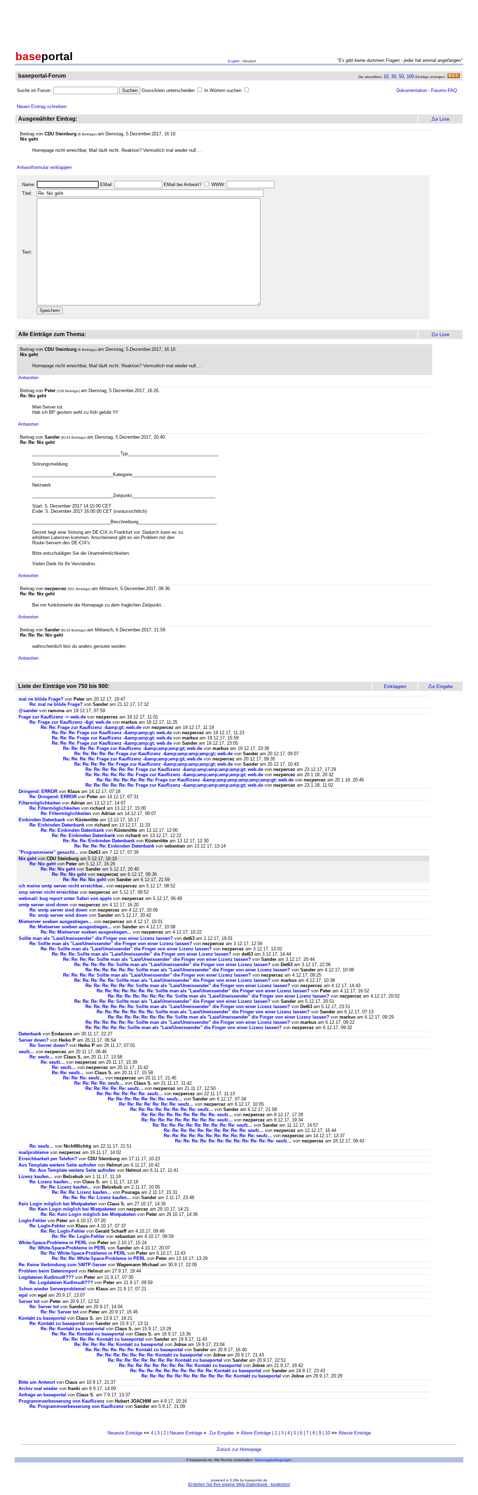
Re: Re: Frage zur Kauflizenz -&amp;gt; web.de (91, 727)
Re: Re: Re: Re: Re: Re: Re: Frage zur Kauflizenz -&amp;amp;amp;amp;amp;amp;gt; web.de (195, 779)
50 (401, 76)
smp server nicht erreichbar (48, 892)
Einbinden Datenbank (42, 819)
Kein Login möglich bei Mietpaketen (58, 1203)
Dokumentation (411, 90)
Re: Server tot (44, 1306)
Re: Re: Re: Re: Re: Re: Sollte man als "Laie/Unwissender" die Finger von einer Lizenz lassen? (187, 969)
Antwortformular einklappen (44, 167)
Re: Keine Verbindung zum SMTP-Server (62, 1264)
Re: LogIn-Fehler (47, 1225)
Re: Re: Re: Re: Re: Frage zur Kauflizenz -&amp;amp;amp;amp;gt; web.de (153, 753)
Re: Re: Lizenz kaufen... (66, 1187)
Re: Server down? (48, 1045)
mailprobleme (34, 1152)
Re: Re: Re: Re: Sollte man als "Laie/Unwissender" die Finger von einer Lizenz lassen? (157, 959)
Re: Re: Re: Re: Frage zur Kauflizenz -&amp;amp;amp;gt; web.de (132, 748)
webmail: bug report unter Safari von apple (65, 898)
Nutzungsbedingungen (273, 1460)
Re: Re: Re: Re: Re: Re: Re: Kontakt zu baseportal (150, 1355)
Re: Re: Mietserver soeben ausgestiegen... (86, 932)
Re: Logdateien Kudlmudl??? (61, 1282)
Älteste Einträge (354, 1433)
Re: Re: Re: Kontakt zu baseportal (88, 1334)
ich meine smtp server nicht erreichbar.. (62, 885)
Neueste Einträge (124, 1433)
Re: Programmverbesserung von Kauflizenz (76, 1406)
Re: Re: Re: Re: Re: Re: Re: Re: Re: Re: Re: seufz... (218, 1135)
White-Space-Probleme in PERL (53, 1242)
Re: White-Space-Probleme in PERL (67, 1247)
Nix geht (27, 858)
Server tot (29, 1301)
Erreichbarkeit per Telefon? (48, 1158)
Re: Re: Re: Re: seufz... (99, 1083)
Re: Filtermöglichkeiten (54, 808)
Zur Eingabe (221, 1433)
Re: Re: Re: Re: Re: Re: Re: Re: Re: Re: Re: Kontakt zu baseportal (211, 1376)
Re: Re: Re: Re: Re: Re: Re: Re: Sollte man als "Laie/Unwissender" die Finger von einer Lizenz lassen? (218, 996)
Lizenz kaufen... (36, 1176)
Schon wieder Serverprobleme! (52, 1288)
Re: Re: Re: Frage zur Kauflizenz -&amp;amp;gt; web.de (112, 732)
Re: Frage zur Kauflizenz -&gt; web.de (70, 722)
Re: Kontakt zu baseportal (57, 1323)
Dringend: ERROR (38, 791)
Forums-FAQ (444, 90)
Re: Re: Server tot (59, 1312)
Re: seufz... (41, 1057)
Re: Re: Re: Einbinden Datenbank (99, 840)
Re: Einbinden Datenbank (56, 825)
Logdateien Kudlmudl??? (46, 1277)
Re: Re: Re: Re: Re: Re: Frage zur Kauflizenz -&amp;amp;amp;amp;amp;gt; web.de (174, 769)
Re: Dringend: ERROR (53, 796)
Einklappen (395, 686)
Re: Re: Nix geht (58, 869)
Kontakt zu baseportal (42, 1318)
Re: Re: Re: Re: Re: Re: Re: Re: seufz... (171, 1109)
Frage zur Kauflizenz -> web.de (52, 717)
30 (393, 76)
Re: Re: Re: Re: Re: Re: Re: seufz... (145, 1098)
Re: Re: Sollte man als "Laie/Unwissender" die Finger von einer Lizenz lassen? (126, 948)
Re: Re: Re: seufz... (83, 1077)
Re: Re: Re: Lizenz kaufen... (81, 1192)
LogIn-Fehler (32, 1220)
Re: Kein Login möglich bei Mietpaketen (72, 1209)
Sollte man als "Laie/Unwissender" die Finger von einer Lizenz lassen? (96, 938)
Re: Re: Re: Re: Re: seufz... (114, 1088)
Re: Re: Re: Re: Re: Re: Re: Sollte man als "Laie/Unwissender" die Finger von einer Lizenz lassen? (203, 990)
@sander (28, 710)
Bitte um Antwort (37, 1382)
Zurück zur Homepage (239, 1449)
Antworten (28, 377)
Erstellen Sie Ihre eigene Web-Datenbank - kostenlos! (239, 1484)
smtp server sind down (43, 904)
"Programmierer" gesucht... (48, 852)
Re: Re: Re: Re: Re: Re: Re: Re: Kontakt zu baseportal (165, 1360)
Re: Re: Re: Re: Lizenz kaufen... (97, 1197)
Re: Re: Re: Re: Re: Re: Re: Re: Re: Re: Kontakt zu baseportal (195, 1370)
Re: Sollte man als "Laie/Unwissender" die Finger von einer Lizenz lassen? (110, 943)
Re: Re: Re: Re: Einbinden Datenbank (114, 846)
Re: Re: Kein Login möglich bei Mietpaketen (88, 1214)
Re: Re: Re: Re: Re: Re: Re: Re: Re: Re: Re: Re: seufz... (233, 1140)
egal (23, 1295)
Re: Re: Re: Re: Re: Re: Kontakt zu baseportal (134, 1349)
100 (410, 76)
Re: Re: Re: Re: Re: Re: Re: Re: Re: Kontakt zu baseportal (180, 1365)
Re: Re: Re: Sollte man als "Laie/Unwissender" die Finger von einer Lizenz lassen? (141, 954)
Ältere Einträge (256, 1433)
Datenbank (30, 1033)
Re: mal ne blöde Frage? (56, 704)
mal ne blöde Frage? (41, 699)
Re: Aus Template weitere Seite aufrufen (72, 1170)
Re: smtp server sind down (58, 910)
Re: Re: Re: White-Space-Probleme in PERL (99, 1258)
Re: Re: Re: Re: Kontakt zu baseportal (103, 1339)
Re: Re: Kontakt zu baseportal (73, 1328)
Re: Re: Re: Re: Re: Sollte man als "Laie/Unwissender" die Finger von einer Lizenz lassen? (172, 964)
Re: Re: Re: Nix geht (84, 879)
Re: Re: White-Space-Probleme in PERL (83, 1253)
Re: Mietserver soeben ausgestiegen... (70, 926)
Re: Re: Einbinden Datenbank (72, 830)
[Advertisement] (239, 24)
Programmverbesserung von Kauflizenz (62, 1401)
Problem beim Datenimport (48, 1271)
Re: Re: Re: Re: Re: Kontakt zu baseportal (118, 1344)
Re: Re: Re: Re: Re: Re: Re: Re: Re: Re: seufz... (202, 1125)
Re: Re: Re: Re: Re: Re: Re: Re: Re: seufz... (187, 1114)
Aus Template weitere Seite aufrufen (57, 1165)
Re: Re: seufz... (68, 1072)
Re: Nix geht (42, 863)
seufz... (26, 1051)
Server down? (34, 1040)
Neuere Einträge (186, 1433)
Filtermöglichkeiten (40, 803)
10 (386, 76)
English (234, 61)
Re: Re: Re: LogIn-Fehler (78, 1236)
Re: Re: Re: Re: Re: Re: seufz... (130, 1093)
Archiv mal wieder (38, 1388)
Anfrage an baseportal (42, 1394)
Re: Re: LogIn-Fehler (63, 1231)
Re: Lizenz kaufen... (50, 1181)
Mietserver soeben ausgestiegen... (55, 921)
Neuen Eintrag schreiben (41, 106)
